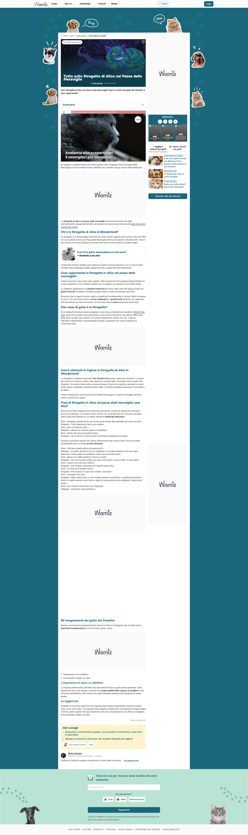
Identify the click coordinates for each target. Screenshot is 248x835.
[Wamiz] (41, 4)
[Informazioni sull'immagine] (143, 41)
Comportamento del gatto (173, 155)
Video (91, 745)
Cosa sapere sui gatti (97, 36)
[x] (165, 122)
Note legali (126, 829)
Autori (87, 829)
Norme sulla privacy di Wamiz (145, 817)
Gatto (123, 799)
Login (208, 4)
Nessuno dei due (137, 799)
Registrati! (124, 810)
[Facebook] (160, 122)
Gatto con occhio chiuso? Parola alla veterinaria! (175, 185)
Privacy (112, 829)
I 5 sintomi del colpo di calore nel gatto (174, 175)
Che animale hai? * (124, 794)
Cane (110, 799)
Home (65, 36)
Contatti (98, 829)
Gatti (72, 36)
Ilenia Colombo (97, 83)
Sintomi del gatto (170, 171)
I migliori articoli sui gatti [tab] (158, 148)
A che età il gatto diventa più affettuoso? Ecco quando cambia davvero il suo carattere (175, 162)
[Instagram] (170, 122)
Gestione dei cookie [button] (147, 829)
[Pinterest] (175, 122)
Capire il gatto (81, 36)
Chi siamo (75, 829)
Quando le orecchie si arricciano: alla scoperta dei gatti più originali (98, 738)
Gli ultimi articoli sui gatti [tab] (177, 148)
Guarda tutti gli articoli (168, 196)
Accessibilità (171, 829)
